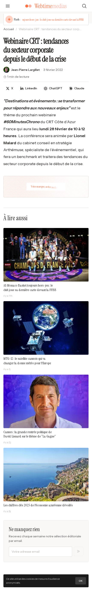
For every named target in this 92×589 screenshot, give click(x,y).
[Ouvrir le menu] (7, 6)
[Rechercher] (84, 6)
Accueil (8, 29)
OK (81, 580)
